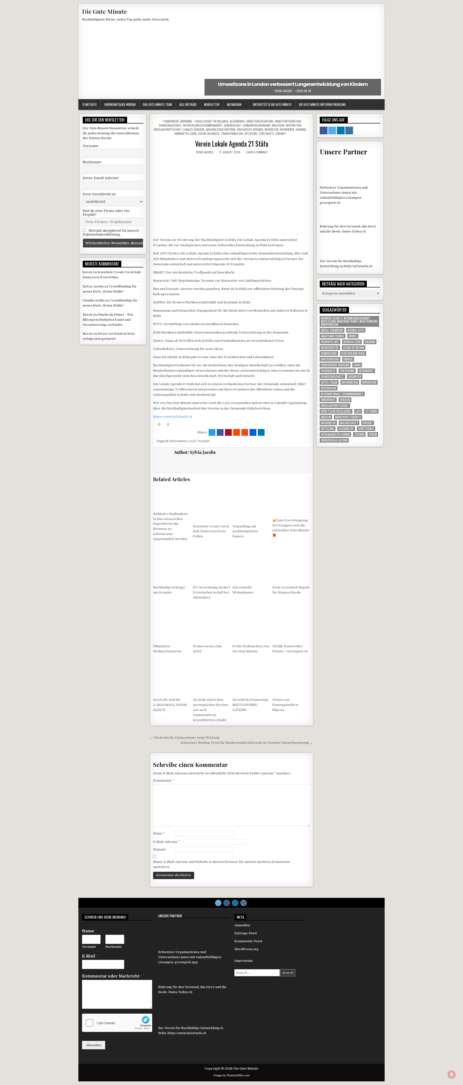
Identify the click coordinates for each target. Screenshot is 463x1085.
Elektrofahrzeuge (353, 353)
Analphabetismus (332, 336)
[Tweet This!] (212, 432)
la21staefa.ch (362, 266)
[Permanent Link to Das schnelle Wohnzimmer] (251, 564)
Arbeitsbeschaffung (259, 121)
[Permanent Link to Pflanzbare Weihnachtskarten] (172, 622)
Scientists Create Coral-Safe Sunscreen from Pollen (211, 531)
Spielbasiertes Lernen (335, 434)
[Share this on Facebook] (220, 432)
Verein (373, 434)
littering (371, 411)
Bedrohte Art (330, 342)
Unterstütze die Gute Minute (272, 104)
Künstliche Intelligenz (336, 411)
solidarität (346, 428)
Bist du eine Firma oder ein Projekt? (106, 213)
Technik (359, 434)
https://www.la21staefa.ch (172, 416)
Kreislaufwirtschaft (168, 129)
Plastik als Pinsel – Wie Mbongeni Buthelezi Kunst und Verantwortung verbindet (108, 320)
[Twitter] (218, 903)
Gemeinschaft (233, 125)
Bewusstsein (352, 342)
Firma (357, 365)
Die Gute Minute (104, 11)
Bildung (370, 342)
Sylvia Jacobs (283, 90)
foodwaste (328, 370)
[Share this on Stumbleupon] (244, 432)
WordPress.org (246, 949)
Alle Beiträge (188, 104)
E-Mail (90, 956)
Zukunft (280, 133)
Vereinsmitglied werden (120, 104)
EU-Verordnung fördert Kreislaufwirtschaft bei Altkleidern (211, 592)
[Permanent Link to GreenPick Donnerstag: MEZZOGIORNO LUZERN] (251, 676)
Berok (87, 314)
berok (87, 272)
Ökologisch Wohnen (250, 129)
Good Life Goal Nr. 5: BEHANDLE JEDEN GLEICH (170, 705)
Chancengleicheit (170, 125)
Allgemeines (237, 121)
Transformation (232, 133)
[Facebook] (227, 903)
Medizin (326, 417)
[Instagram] (243, 903)
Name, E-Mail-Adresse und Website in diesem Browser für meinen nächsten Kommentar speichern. (221, 864)
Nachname (92, 162)
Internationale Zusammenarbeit (342, 394)
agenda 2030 (355, 330)
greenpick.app (186, 962)
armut (352, 336)
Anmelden (242, 925)
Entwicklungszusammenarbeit (203, 125)
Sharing (300, 129)
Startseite (89, 104)
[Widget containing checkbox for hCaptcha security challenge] (117, 1023)
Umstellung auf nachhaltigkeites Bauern (245, 531)
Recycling (327, 428)
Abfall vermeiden (332, 330)
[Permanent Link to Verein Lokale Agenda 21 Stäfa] (231, 196)
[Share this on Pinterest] (228, 432)
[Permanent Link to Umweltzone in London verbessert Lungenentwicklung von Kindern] (292, 51)
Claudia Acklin (93, 300)
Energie (348, 359)
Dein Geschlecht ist (99, 194)
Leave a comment (257, 152)
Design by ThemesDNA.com (231, 1075)
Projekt (203, 441)
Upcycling (251, 133)
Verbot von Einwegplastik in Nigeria (285, 705)
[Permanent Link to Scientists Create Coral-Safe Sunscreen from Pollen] (212, 503)
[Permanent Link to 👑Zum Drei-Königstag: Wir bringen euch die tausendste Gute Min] (291, 500)
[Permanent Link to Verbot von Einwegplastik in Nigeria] (291, 676)
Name (159, 833)
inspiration (328, 388)
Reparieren (287, 129)
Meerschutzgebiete (348, 417)
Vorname (90, 146)
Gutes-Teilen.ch (354, 231)
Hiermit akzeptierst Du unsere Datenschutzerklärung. (111, 232)
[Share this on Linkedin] (261, 432)
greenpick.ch (330, 203)
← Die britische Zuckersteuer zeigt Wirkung (184, 737)
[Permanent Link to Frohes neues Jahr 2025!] (212, 622)
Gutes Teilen (329, 382)
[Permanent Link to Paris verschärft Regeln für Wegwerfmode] (291, 564)
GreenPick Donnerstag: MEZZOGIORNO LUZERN (250, 705)
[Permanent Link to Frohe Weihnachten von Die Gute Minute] (251, 622)
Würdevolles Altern (334, 440)
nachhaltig (328, 423)
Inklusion (278, 125)
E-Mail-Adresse (166, 842)
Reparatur (272, 129)
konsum (345, 399)
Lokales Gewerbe (193, 129)
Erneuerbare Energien (335, 365)
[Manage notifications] (452, 1074)
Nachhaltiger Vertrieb (221, 129)
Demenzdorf (329, 353)
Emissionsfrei (330, 359)
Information (178, 441)
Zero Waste (266, 133)
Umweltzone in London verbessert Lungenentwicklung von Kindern (293, 84)
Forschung (347, 370)
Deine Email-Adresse (101, 178)
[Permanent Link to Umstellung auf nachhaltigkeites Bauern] (251, 503)
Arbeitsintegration (288, 121)
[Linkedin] (235, 903)
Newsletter (211, 104)
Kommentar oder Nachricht (112, 976)
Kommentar (163, 780)
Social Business (208, 133)
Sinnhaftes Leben (185, 133)
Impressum (243, 960)
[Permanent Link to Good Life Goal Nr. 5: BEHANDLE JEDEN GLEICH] (172, 676)
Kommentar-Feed (248, 941)
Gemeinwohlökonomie (256, 125)
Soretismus (366, 428)
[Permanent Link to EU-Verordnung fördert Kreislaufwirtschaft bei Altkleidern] (212, 564)
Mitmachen (234, 104)
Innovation (369, 382)
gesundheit (366, 370)
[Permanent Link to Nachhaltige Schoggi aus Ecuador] (172, 564)
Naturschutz (349, 423)
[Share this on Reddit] (236, 432)
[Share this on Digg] (253, 432)
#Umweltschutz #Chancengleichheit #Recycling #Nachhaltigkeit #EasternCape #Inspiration (349, 321)
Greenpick (354, 376)
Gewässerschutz (332, 376)
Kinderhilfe (328, 399)
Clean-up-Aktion (353, 347)
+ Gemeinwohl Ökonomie (177, 121)
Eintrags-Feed (245, 933)
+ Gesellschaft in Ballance (210, 121)
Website (159, 849)
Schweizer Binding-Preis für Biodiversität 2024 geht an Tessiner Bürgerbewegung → (247, 742)
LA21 (192, 441)
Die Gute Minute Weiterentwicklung (322, 104)
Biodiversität (330, 347)
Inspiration (293, 125)
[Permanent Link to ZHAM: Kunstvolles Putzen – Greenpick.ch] (291, 622)
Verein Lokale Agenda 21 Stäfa (231, 144)
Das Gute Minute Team (157, 104)
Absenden (93, 1045)
